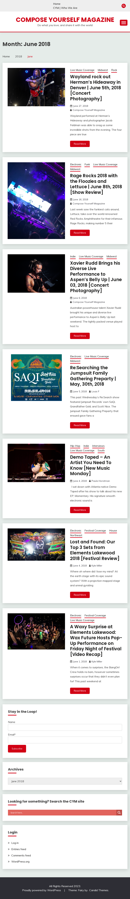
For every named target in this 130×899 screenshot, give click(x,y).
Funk (87, 164)
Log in (15, 843)
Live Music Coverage (82, 70)
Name (11, 722)
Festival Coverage (95, 530)
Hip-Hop (75, 445)
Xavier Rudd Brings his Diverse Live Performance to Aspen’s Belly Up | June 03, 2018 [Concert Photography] (96, 277)
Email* (12, 734)
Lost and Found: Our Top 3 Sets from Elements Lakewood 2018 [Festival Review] (95, 550)
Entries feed (18, 849)
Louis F (95, 391)
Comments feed (21, 855)
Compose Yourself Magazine (65, 19)
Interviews (98, 445)
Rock (114, 70)
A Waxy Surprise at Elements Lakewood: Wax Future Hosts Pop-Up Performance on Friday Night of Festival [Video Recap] (96, 640)
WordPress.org (20, 861)
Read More (80, 143)
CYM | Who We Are (65, 8)
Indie (73, 256)
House (113, 530)
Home (56, 3)
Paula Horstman (101, 480)
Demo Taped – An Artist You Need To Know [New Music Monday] (90, 465)
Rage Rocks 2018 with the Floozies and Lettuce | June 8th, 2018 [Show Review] (96, 184)
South (101, 450)
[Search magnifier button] (119, 812)
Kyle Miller (97, 565)
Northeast (76, 535)
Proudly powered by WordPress (42, 890)
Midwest (103, 70)
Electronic (75, 164)
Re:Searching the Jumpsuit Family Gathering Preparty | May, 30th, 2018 (93, 376)
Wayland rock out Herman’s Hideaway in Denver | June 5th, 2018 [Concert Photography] (95, 88)
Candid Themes (98, 890)
